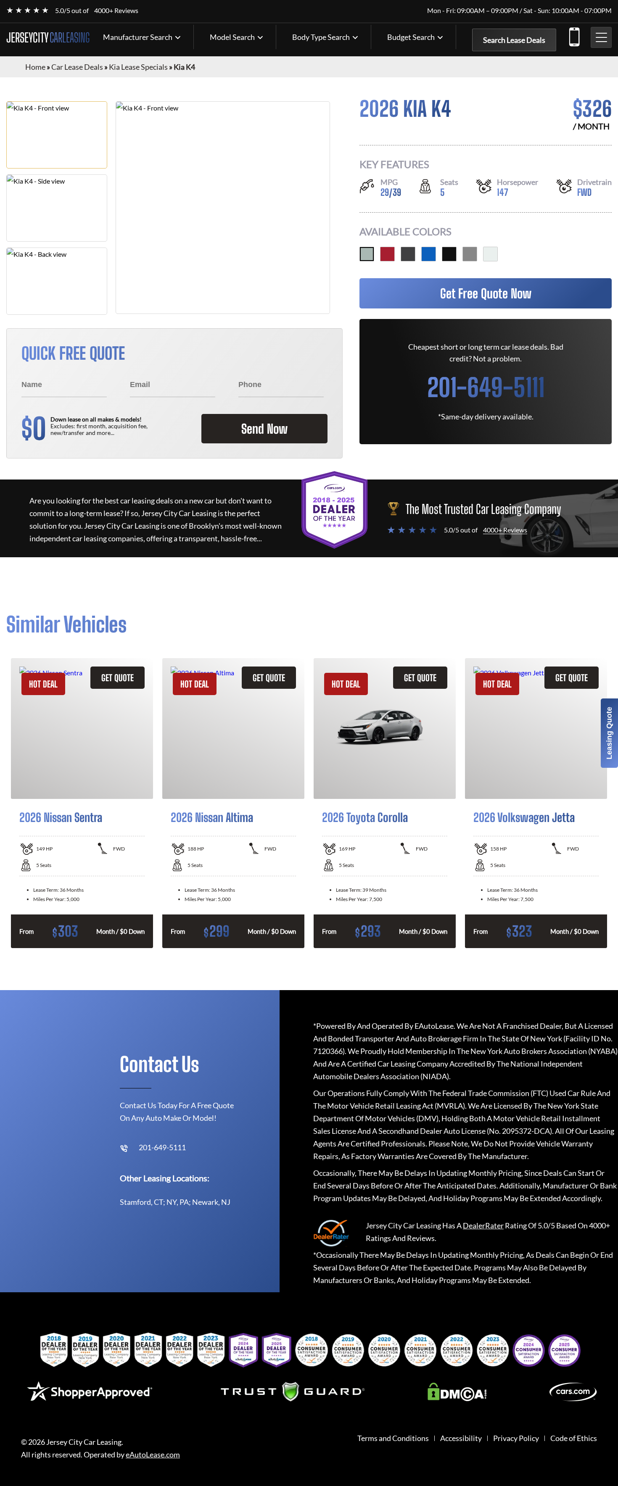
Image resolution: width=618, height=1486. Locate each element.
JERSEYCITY (48, 37)
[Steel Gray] (470, 254)
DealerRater (483, 1225)
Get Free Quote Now (485, 293)
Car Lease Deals (77, 66)
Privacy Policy (516, 1438)
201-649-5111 (574, 35)
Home (35, 66)
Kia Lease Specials (138, 66)
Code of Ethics (573, 1438)
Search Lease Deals (514, 40)
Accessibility (461, 1438)
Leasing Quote (609, 733)
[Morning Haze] (367, 254)
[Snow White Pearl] (490, 254)
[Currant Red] (387, 254)
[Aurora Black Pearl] (449, 254)
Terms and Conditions (393, 1438)
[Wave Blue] (429, 254)
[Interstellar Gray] (408, 254)
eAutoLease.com (153, 1454)
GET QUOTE (117, 677)
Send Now (264, 428)
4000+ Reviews (116, 10)
